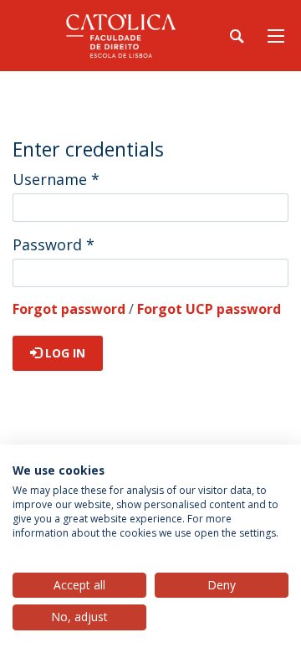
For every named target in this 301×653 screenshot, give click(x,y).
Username (56, 179)
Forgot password (69, 309)
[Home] (117, 36)
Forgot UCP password (209, 309)
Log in (63, 353)
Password (53, 244)
